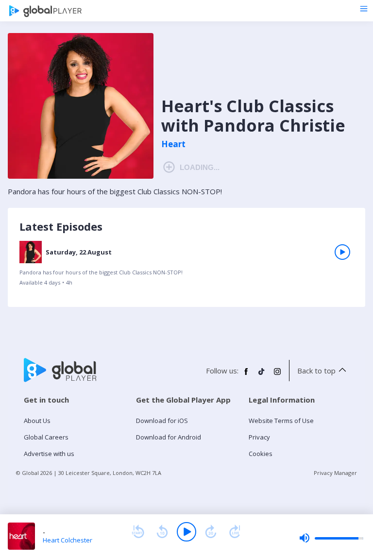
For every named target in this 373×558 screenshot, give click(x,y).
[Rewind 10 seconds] (162, 531)
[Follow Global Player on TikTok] (262, 375)
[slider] (331, 538)
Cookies (260, 453)
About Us (37, 420)
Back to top (316, 370)
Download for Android (168, 437)
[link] (186, 267)
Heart (173, 144)
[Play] (186, 531)
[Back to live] (235, 531)
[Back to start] (138, 531)
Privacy (259, 437)
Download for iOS (162, 420)
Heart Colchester (67, 540)
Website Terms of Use (281, 420)
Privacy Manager (335, 473)
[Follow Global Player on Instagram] (277, 375)
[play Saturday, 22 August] (342, 252)
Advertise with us (49, 453)
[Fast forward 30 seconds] (210, 531)
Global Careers (46, 437)
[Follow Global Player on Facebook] (246, 375)
